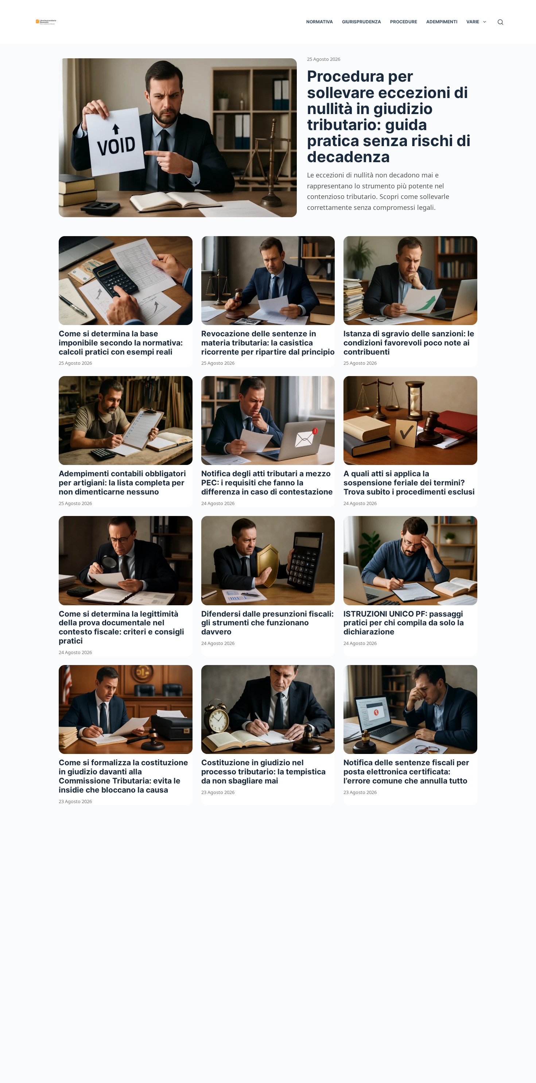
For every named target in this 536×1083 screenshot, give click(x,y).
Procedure (403, 21)
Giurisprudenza (361, 21)
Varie (472, 21)
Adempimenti (441, 21)
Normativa (319, 21)
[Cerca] (500, 22)
